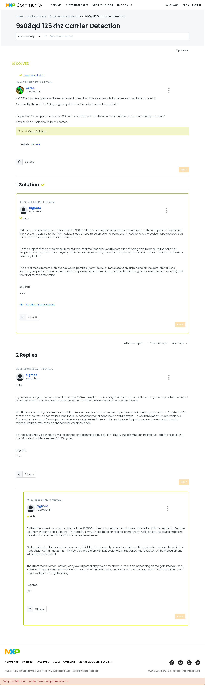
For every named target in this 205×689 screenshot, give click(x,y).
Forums (56, 5)
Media (56, 661)
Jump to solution (33, 75)
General (35, 144)
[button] (169, 90)
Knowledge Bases (76, 5)
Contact (69, 661)
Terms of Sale (34, 671)
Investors (42, 661)
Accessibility (72, 671)
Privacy (8, 671)
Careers (27, 661)
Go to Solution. (37, 131)
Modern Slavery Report (54, 671)
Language (171, 5)
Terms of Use (20, 671)
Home (19, 16)
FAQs (185, 5)
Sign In (196, 5)
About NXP (12, 661)
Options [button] (181, 50)
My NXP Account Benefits (95, 661)
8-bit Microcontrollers (63, 16)
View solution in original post (37, 304)
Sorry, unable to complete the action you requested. (36, 681)
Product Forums (36, 16)
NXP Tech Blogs (102, 5)
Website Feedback (89, 671)
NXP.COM (123, 5)
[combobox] (115, 36)
